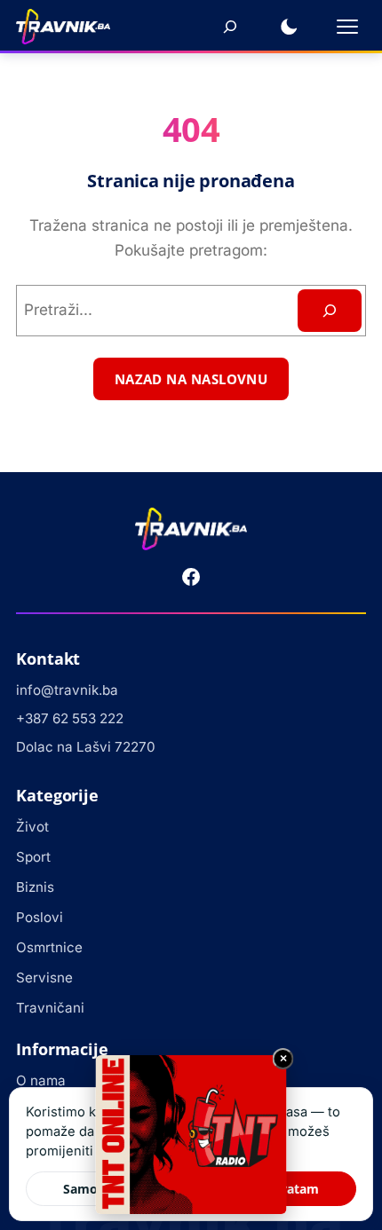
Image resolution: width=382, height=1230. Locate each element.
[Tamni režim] (288, 26)
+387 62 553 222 (69, 718)
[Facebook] (191, 576)
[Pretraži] (230, 26)
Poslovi (39, 917)
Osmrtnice (49, 947)
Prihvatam (287, 1188)
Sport (33, 856)
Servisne (44, 977)
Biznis (35, 887)
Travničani (50, 1007)
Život (32, 826)
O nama (41, 1080)
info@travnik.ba (67, 690)
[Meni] (347, 26)
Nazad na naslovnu (191, 379)
